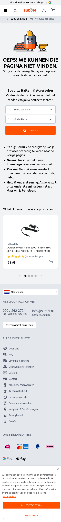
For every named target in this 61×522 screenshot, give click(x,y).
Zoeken (33, 130)
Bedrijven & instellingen (21, 366)
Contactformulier (41, 315)
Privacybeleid (16, 415)
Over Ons (14, 348)
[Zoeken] (15, 10)
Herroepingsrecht (18, 397)
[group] (15, 256)
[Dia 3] (32, 276)
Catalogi (13, 373)
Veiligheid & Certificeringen (23, 409)
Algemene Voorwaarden (21, 385)
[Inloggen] (44, 10)
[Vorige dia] (20, 276)
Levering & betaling (19, 360)
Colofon (13, 421)
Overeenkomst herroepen (19, 325)
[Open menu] (7, 10)
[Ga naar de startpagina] (30, 10)
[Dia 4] (35, 276)
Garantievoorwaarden (20, 403)
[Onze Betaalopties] (7, 446)
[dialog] (30, 494)
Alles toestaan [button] (32, 505)
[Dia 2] (28, 276)
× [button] (58, 469)
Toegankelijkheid (18, 391)
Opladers (12, 244)
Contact (13, 379)
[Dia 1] (25, 276)
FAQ (11, 354)
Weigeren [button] (31, 515)
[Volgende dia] (41, 276)
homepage (14, 164)
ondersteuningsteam (29, 186)
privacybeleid (9, 496)
